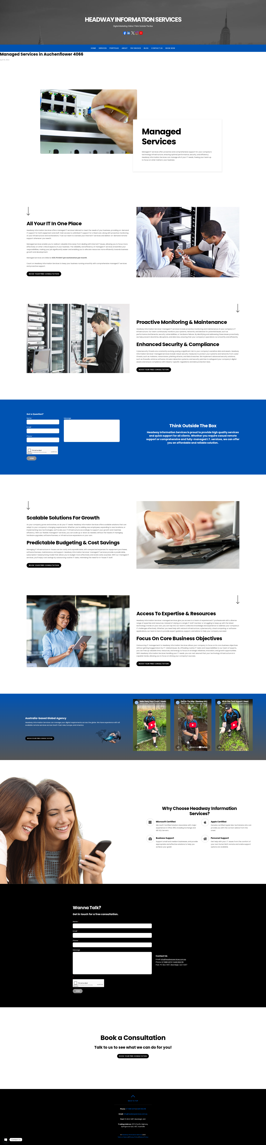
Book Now (170, 48)
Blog (146, 48)
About (124, 48)
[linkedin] (129, 33)
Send (32, 458)
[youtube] (141, 33)
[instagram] (137, 33)
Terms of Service (123, 1137)
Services (103, 48)
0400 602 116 (178, 962)
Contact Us (157, 48)
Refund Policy (143, 1137)
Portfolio (114, 48)
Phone (30, 436)
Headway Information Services (132, 1135)
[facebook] (124, 33)
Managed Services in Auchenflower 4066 (41, 54)
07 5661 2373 (167, 962)
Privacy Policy (133, 1137)
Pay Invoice (136, 48)
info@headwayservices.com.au (173, 959)
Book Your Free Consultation (44, 274)
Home (93, 48)
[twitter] (133, 33)
